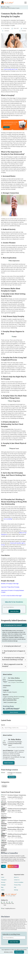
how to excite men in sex (10, 69)
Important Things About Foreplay (10, 587)
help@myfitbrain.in (10, 908)
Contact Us (16, 879)
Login (3, 866)
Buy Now (11, 777)
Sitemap (16, 890)
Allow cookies (19, 952)
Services (3, 882)
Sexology (4, 786)
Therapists (3, 879)
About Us (16, 877)
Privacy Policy (17, 884)
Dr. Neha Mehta (6, 28)
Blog (2, 887)
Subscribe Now (14, 611)
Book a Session (14, 712)
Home (4, 6)
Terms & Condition (18, 882)
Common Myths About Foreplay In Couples (10, 8)
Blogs (8, 6)
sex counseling (8, 519)
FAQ (15, 887)
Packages (3, 884)
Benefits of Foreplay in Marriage (10, 583)
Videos (2, 890)
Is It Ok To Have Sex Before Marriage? (11, 595)
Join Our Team (13, 866)
